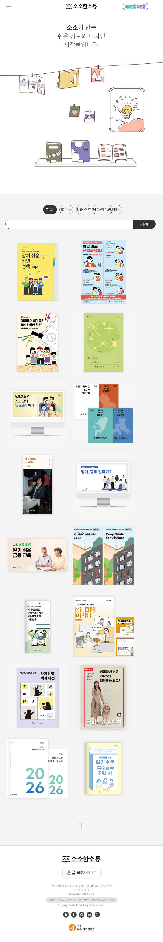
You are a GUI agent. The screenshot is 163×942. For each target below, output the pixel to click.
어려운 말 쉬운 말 (135, 6)
